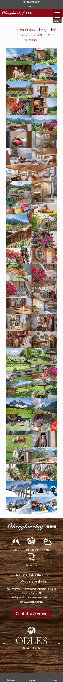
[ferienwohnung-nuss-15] (44, 213)
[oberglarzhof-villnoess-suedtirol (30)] (19, 330)
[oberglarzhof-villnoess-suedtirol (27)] (19, 296)
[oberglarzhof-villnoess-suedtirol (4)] (19, 130)
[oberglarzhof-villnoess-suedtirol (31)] (44, 330)
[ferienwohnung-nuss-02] (44, 180)
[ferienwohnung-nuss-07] (19, 180)
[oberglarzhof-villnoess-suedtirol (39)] (44, 396)
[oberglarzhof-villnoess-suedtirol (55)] (19, 513)
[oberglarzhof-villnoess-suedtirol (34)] (19, 363)
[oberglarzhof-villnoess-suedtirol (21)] (19, 247)
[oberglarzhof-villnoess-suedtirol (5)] (19, 230)
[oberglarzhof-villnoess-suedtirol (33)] (44, 346)
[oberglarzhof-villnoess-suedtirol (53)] (44, 480)
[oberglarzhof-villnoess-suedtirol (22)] (44, 247)
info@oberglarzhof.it (31, 581)
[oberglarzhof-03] (19, 63)
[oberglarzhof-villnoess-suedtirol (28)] (44, 296)
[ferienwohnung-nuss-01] (44, 197)
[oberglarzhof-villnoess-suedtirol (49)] (44, 446)
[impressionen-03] (19, 113)
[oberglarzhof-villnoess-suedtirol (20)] (44, 230)
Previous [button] (4, 642)
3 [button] (33, 665)
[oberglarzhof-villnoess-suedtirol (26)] (44, 280)
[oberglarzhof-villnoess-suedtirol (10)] (19, 163)
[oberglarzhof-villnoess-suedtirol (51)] (44, 463)
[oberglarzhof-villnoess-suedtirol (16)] (19, 147)
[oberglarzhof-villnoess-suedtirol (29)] (19, 313)
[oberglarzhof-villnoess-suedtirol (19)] (19, 97)
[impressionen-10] (44, 130)
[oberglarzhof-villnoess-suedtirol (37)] (44, 380)
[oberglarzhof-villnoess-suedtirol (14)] (19, 213)
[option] (31, 640)
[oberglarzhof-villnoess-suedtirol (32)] (19, 346)
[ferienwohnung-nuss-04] (19, 197)
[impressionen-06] (44, 113)
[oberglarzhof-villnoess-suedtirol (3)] (19, 413)
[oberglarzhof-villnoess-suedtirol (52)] (19, 480)
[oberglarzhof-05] (44, 80)
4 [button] (38, 665)
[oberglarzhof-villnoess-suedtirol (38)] (19, 396)
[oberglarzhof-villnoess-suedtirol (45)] (44, 63)
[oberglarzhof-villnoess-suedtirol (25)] (19, 280)
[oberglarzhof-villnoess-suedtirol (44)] (19, 430)
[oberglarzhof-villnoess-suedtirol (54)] (19, 496)
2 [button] (29, 665)
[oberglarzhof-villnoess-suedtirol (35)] (44, 363)
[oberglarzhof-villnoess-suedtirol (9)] (44, 147)
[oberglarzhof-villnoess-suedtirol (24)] (44, 263)
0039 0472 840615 (35, 575)
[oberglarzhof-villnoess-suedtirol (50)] (19, 463)
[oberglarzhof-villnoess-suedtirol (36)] (19, 380)
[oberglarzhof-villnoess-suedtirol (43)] (44, 513)
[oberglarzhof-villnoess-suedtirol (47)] (44, 313)
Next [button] (58, 642)
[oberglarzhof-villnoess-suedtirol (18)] (19, 80)
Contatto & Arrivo (31, 613)
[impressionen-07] (44, 97)
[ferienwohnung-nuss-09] (44, 163)
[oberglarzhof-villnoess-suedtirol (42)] (44, 496)
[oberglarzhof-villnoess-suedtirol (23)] (19, 263)
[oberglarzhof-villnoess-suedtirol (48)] (19, 446)
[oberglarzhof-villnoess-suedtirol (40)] (44, 413)
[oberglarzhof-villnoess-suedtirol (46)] (44, 430)
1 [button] (24, 665)
